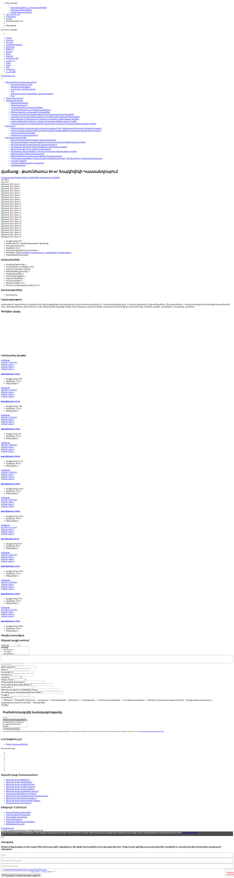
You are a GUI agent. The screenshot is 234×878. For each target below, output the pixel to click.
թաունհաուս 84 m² (10, 539)
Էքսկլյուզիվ (39, 702)
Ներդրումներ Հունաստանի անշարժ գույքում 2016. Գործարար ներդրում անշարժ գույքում (56, 128)
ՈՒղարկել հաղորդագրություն (21, 875)
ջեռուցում (74, 700)
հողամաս (6, 697)
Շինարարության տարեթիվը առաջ (19, 690)
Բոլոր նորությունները (17, 744)
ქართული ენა (12, 58)
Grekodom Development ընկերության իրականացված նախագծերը (42, 114)
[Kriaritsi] (15, 726)
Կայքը (4, 695)
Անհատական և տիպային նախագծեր (30, 112)
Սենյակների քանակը (12, 682)
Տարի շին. (6, 687)
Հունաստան (7, 178)
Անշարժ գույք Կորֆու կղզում (20, 787)
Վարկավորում (18, 165)
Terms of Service (47, 871)
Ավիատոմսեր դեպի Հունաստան (27, 154)
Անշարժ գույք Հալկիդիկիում (20, 784)
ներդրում (10, 126)
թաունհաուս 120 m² (10, 374)
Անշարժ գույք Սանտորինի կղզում (23, 801)
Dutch (8, 54)
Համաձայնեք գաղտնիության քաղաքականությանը (25, 870)
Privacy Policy (35, 871)
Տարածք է (6, 672)
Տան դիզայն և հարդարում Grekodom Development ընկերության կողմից (45, 119)
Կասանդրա (45, 178)
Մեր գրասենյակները (21, 10)
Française (9, 56)
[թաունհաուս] (15, 654)
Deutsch (9, 52)
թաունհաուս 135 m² (10, 566)
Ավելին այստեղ (190, 833)
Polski (8, 63)
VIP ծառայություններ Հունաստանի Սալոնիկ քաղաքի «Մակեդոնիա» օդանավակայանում (56, 158)
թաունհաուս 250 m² (10, 594)
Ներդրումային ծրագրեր (23, 133)
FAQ (13, 96)
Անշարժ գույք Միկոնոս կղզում (21, 798)
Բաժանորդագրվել (11, 729)
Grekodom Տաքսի (18, 161)
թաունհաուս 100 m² (10, 456)
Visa (12, 91)
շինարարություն (14, 101)
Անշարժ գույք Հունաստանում (21, 82)
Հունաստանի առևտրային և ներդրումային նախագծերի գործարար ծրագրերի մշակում (56, 131)
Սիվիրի (56, 178)
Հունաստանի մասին (21, 85)
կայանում (43, 700)
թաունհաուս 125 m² (10, 401)
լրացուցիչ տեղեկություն (23, 89)
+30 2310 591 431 (13, 14)
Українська (10, 69)
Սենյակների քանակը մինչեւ (15, 685)
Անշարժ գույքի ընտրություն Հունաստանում (33, 140)
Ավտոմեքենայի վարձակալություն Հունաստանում (36, 156)
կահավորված (58, 700)
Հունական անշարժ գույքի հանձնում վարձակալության (39, 147)
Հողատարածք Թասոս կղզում (21, 794)
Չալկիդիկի (33, 178)
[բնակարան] (15, 650)
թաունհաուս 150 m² (10, 429)
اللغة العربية (10, 72)
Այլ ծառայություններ (16, 138)
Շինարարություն (19, 103)
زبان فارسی (11, 61)
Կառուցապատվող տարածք (15, 702)
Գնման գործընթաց (20, 87)
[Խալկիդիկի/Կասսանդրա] (15, 722)
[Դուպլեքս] (15, 652)
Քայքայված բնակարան (199, 700)
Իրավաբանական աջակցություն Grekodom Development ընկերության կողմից (48, 142)
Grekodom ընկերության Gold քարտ (27, 163)
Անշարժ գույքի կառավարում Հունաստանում (34, 145)
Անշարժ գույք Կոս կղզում (18, 803)
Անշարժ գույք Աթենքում (18, 780)
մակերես (5, 675)
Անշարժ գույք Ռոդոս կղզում (20, 789)
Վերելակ (7, 700)
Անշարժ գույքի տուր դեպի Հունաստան (31, 149)
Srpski (8, 65)
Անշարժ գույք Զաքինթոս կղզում (22, 791)
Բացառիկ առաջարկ (16, 817)
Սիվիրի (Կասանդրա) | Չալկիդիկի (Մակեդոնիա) (47, 253)
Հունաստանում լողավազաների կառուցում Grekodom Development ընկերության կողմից (53, 124)
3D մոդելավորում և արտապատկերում (30, 110)
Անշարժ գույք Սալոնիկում (19, 782)
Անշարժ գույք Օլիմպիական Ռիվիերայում (27, 796)
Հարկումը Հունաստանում (24, 135)
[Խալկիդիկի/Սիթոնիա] (15, 724)
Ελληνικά (9, 40)
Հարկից (5, 677)
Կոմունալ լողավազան (109, 700)
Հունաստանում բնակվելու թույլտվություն (32, 94)
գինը (3, 669)
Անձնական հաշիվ (15, 824)
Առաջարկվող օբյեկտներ (18, 812)
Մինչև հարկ (7, 680)
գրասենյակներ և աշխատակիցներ (29, 8)
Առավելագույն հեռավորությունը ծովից (20, 692)
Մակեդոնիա (21, 178)
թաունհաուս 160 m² (10, 511)
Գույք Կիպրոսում (14, 98)
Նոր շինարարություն (134, 700)
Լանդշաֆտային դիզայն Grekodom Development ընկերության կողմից (44, 121)
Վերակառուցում (19, 105)
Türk (8, 67)
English (9, 38)
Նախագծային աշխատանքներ (27, 107)
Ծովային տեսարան (25, 700)
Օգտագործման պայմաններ (20, 822)
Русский (9, 42)
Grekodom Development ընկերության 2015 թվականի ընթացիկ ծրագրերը (45, 117)
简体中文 (10, 49)
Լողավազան (88, 700)
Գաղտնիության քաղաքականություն (152, 731)
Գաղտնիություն (14, 819)
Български (10, 47)
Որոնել (5, 705)
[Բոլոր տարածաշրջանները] (15, 720)
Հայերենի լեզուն (14, 45)
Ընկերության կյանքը (21, 12)
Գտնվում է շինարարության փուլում (165, 700)
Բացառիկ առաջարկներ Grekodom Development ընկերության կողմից (44, 151)
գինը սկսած (7, 667)
